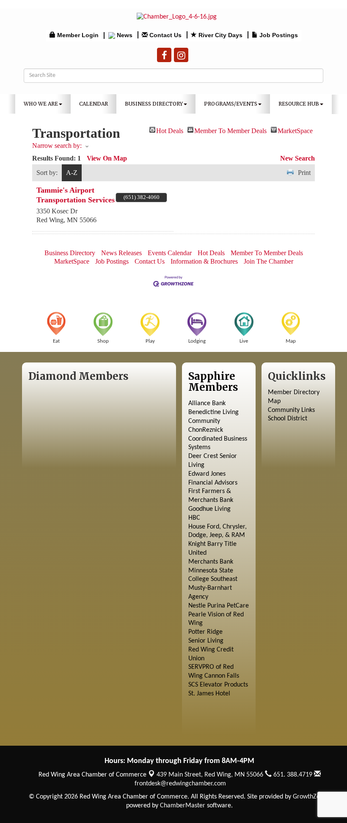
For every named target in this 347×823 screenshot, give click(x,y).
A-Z (71, 172)
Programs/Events (230, 104)
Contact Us (150, 261)
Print (304, 172)
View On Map (107, 158)
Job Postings (112, 261)
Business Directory (154, 104)
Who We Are (41, 104)
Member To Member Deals (230, 130)
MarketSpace (295, 130)
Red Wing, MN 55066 (210, 774)
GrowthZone (310, 796)
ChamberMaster (182, 805)
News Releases (121, 252)
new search (297, 158)
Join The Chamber (268, 261)
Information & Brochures (204, 261)
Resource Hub (298, 104)
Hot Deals (169, 130)
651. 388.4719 (292, 774)
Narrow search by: (57, 145)
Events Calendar (170, 252)
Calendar (93, 104)
